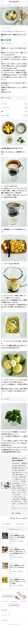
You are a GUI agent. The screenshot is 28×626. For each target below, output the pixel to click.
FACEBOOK (23, 601)
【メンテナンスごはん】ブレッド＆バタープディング (20, 524)
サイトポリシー (4, 615)
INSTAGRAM (5, 601)
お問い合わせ (4, 620)
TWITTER (15, 601)
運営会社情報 (4, 610)
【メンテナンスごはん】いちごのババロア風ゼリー (7, 524)
